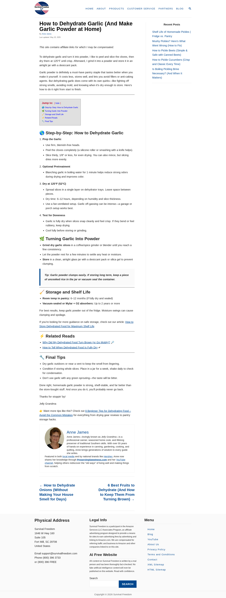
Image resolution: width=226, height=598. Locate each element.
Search (93, 578)
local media (68, 456)
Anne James (47, 34)
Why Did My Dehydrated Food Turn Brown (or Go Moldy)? (76, 342)
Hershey (108, 456)
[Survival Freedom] (57, 9)
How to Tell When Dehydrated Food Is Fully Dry (70, 347)
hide (57, 103)
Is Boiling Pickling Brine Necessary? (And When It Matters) (167, 73)
